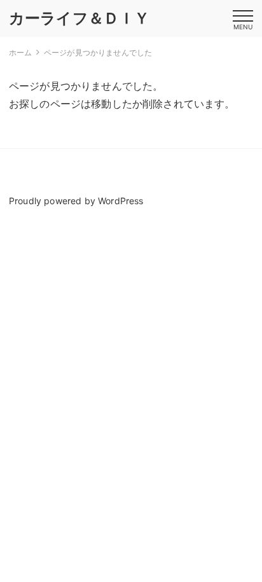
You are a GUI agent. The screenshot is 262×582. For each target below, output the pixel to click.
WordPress (120, 200)
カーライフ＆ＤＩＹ (79, 18)
